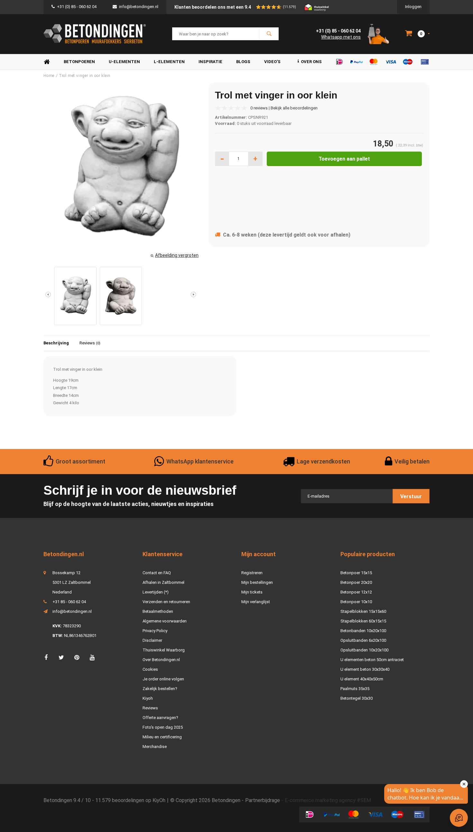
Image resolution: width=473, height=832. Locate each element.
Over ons (311, 61)
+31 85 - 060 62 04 (69, 601)
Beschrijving (56, 343)
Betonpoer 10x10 (356, 601)
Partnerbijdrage (262, 800)
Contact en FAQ (157, 572)
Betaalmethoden (158, 611)
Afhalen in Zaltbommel (163, 582)
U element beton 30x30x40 (364, 669)
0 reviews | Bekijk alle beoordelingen (284, 108)
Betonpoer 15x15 (356, 572)
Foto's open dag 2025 (163, 727)
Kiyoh (148, 698)
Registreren (252, 572)
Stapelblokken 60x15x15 (363, 621)
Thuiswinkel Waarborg (164, 650)
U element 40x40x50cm (361, 679)
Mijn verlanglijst (255, 601)
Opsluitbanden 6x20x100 (363, 640)
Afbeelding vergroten (177, 255)
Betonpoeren (79, 61)
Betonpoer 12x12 (356, 592)
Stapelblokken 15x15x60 (363, 611)
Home (46, 62)
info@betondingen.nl (138, 6)
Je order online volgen (163, 679)
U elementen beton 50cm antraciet (372, 659)
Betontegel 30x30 (356, 698)
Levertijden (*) (156, 592)
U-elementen (124, 61)
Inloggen (413, 6)
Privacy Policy (155, 630)
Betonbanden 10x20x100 (363, 630)
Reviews (89, 343)
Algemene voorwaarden (165, 621)
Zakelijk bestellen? (160, 688)
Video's (272, 61)
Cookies (150, 669)
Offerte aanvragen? (160, 717)
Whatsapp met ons (341, 37)
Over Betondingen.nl (161, 659)
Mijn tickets (252, 592)
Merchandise (155, 746)
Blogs (243, 61)
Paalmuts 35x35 (354, 688)
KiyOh (159, 800)
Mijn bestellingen (257, 582)
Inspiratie (210, 61)
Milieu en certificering (162, 736)
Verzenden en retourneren (166, 601)
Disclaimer (152, 640)
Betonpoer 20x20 (356, 582)
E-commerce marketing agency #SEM (328, 800)
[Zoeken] (269, 33)
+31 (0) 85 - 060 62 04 (77, 6)
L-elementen (169, 61)
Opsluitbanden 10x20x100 (364, 650)
